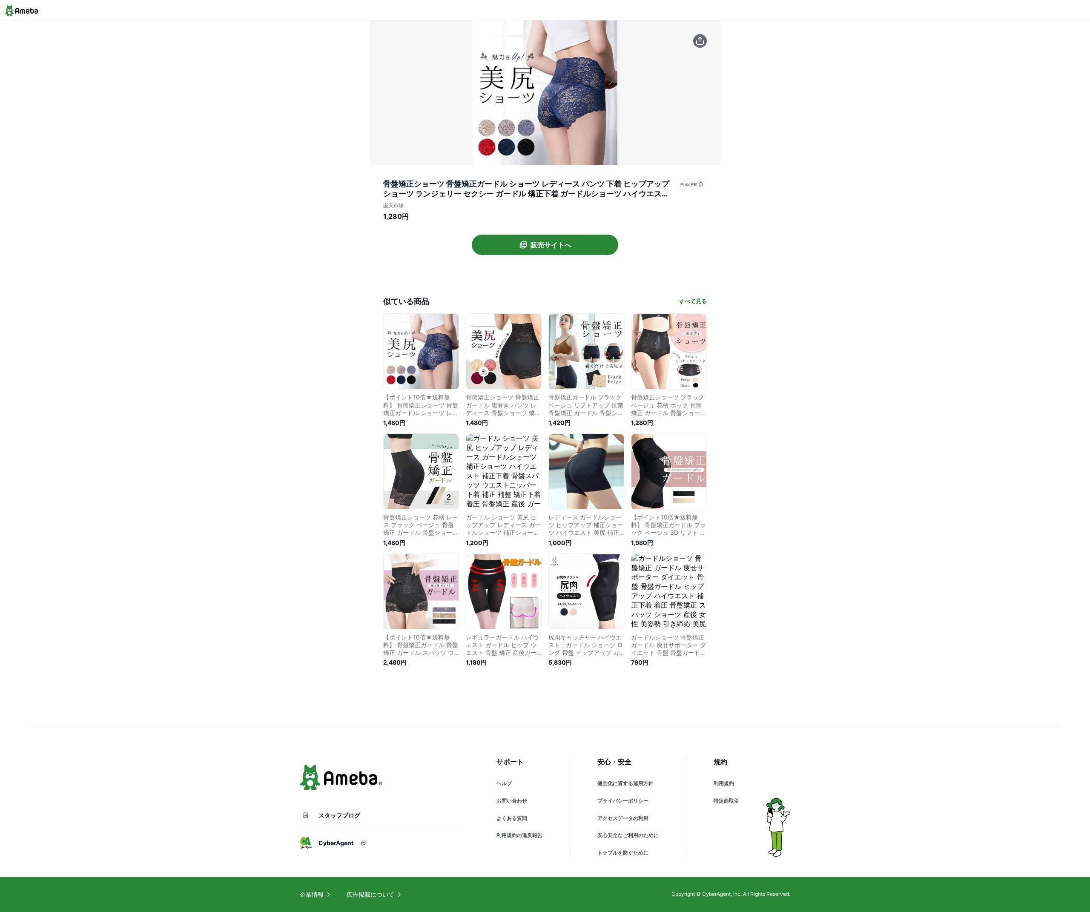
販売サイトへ (551, 245)
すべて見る (693, 301)
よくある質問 (511, 818)
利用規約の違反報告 (519, 835)
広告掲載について (370, 894)
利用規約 (724, 783)
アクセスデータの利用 (622, 818)
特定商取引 (726, 800)
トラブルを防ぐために (622, 852)
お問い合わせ (511, 800)
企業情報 (312, 894)
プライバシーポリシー (622, 800)
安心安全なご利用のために (628, 835)
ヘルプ (504, 783)
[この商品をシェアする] (700, 41)
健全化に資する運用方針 (625, 783)
